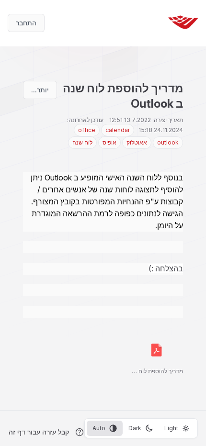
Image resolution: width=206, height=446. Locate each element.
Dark (134, 428)
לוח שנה (82, 142)
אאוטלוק (136, 142)
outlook (168, 142)
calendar (117, 130)
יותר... (40, 90)
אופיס (109, 142)
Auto (98, 428)
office (86, 130)
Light (171, 428)
